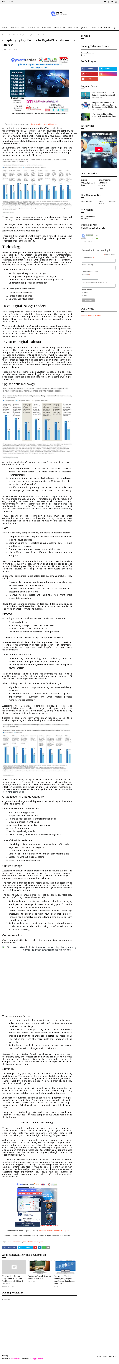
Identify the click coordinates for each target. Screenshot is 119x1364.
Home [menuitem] (4, 27)
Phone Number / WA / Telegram (90, 273)
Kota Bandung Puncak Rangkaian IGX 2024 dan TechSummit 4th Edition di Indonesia (12, 1280)
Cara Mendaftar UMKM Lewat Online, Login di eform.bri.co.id (103, 94)
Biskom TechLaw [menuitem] (44, 27)
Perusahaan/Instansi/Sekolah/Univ (95, 282)
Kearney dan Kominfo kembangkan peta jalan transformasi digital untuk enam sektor (64, 1280)
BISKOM (84, 180)
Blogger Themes (37, 1359)
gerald (4, 50)
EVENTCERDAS (28, 1242)
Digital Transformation (14, 1242)
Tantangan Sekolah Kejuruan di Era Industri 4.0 (39, 1277)
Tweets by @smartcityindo (91, 315)
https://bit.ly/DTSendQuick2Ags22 (44, 124)
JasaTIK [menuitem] (84, 27)
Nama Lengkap (87, 265)
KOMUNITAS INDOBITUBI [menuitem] (100, 27)
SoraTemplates (15, 1359)
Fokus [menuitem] (30, 27)
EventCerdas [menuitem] (59, 27)
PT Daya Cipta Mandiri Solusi (88, 184)
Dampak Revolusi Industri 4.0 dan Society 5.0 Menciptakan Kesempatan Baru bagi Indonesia (104, 104)
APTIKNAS (103, 183)
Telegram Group (87, 201)
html (86, 293)
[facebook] (109, 2)
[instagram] (116, 2)
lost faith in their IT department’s (48, 496)
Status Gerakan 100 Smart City (87, 217)
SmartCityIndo (14, 35)
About (11, 2)
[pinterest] (89, 74)
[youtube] (105, 2)
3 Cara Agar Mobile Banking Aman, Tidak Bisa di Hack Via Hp (104, 115)
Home (4, 2)
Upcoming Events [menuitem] (18, 27)
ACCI (101, 189)
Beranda (5, 35)
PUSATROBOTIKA (105, 180)
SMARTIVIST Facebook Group (107, 202)
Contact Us (113, 1356)
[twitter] (112, 2)
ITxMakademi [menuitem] (73, 27)
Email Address (88, 257)
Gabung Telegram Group (87, 54)
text (85, 296)
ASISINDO (101, 186)
